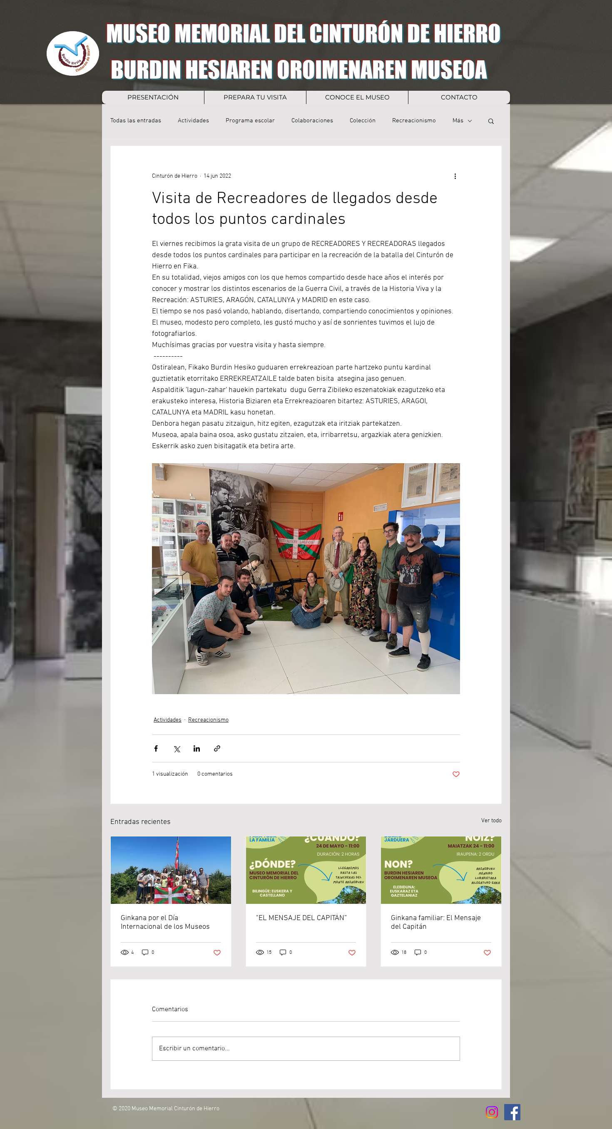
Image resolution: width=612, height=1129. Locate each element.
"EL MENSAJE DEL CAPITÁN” (301, 918)
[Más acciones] (455, 176)
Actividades (193, 120)
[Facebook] (512, 1112)
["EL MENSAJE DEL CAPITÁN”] (306, 870)
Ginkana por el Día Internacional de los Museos (165, 922)
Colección (363, 120)
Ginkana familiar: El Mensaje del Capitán (436, 922)
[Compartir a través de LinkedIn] (197, 748)
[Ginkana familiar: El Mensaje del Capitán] (441, 870)
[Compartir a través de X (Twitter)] (176, 748)
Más (458, 120)
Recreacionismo (414, 120)
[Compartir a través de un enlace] (217, 748)
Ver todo (491, 820)
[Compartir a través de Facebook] (156, 748)
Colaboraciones (312, 120)
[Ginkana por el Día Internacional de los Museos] (171, 870)
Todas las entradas (135, 120)
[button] (491, 120)
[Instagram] (492, 1112)
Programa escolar (250, 120)
